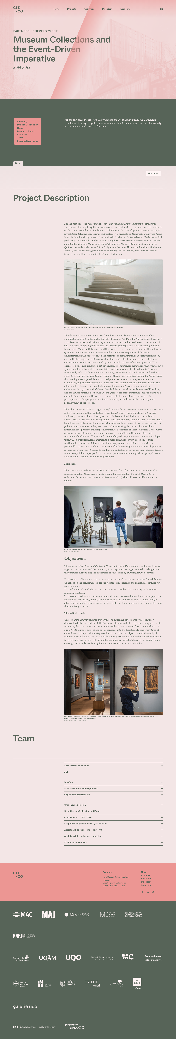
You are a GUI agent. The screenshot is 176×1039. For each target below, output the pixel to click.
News (56, 8)
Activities (89, 8)
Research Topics (25, 131)
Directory (107, 8)
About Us (125, 8)
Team (20, 137)
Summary (22, 121)
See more (153, 173)
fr (161, 9)
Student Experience (27, 141)
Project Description (27, 124)
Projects (71, 8)
